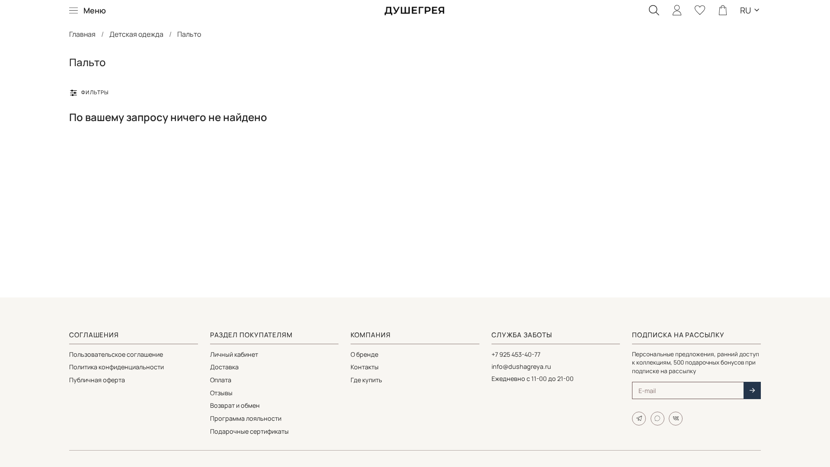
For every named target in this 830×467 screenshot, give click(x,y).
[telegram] (639, 418)
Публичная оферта (97, 380)
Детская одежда (136, 34)
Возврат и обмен (235, 405)
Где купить (366, 380)
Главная (82, 34)
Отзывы (221, 393)
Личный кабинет (234, 354)
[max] (657, 418)
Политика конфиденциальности (116, 367)
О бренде (364, 354)
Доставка (224, 367)
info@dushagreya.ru (521, 366)
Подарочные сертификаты (249, 431)
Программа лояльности (245, 418)
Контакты (365, 367)
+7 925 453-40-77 (516, 354)
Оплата (220, 380)
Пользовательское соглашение (116, 354)
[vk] (676, 418)
